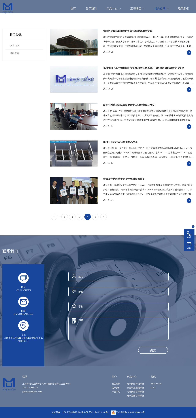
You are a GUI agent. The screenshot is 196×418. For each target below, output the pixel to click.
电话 (189, 237)
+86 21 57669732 (23, 290)
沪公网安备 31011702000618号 (130, 412)
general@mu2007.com (23, 314)
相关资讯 (116, 384)
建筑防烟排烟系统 (135, 384)
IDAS (153, 388)
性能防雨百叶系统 (135, 392)
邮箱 (189, 248)
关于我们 (116, 388)
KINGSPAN (156, 384)
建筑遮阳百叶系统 (135, 396)
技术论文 (14, 45)
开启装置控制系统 (135, 388)
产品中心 (116, 392)
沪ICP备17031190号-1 (99, 412)
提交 (153, 350)
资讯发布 (14, 53)
